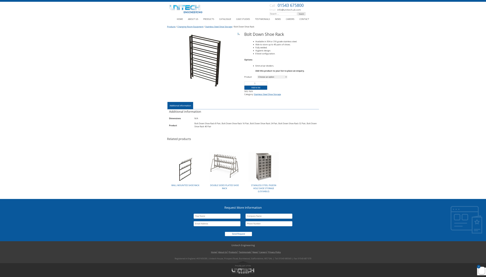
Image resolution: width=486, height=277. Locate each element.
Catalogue (225, 19)
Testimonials (262, 19)
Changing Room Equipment (190, 26)
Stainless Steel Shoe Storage (218, 26)
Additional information (180, 105)
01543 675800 (291, 5)
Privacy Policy (274, 252)
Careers (290, 19)
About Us (193, 19)
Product (248, 77)
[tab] (180, 105)
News (278, 19)
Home (180, 19)
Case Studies (243, 19)
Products (208, 19)
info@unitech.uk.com (289, 9)
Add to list (255, 88)
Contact (304, 19)
